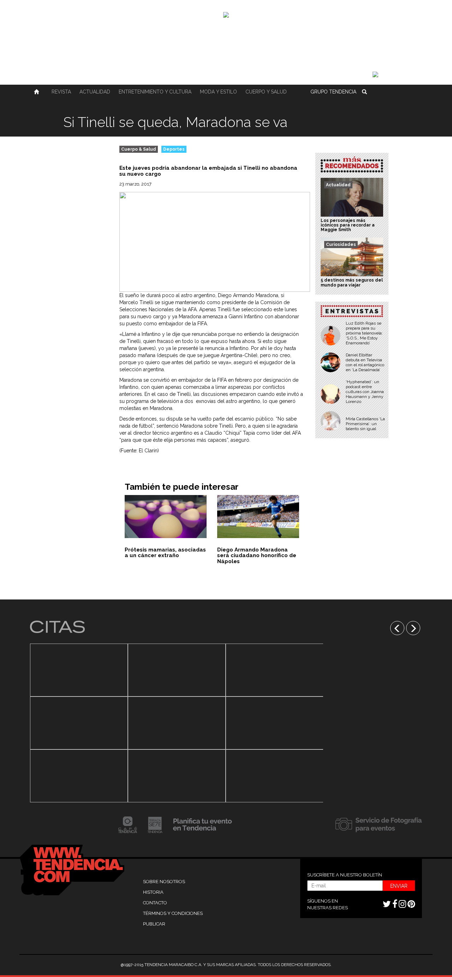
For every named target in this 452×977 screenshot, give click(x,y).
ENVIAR (399, 886)
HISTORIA (153, 892)
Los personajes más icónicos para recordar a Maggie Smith (348, 225)
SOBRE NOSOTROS (164, 881)
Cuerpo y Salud (266, 92)
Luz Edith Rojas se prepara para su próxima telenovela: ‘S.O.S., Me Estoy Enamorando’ (364, 333)
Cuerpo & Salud (138, 149)
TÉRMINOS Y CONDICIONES (173, 913)
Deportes (174, 149)
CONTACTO (155, 902)
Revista (61, 92)
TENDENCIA (333, 92)
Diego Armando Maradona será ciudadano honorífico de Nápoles (256, 556)
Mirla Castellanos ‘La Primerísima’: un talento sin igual (365, 423)
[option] (79, 723)
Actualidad (94, 92)
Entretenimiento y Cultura (155, 92)
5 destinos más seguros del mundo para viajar (352, 282)
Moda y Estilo (218, 92)
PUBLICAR (154, 924)
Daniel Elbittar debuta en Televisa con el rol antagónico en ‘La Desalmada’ (365, 362)
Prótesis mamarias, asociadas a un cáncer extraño (165, 553)
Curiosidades (341, 244)
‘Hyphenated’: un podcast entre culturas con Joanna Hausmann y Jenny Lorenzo (365, 391)
